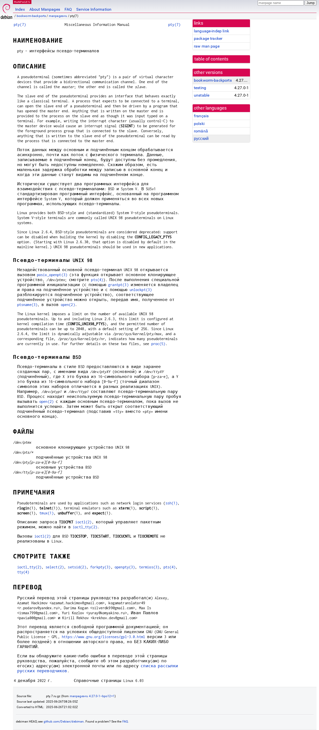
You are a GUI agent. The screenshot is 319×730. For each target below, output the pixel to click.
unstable (201, 95)
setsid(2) (77, 567)
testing (200, 87)
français (201, 116)
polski (199, 123)
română (201, 131)
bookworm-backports (31, 16)
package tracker (208, 38)
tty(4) (23, 572)
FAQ (68, 9)
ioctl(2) (83, 522)
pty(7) (20, 24)
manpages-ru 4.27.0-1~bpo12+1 (92, 696)
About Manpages (44, 9)
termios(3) (149, 567)
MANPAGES (22, 1)
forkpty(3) (100, 567)
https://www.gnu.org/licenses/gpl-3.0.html (103, 637)
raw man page (207, 46)
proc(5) (158, 344)
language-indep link (211, 31)
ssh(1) (171, 503)
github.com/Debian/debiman (64, 721)
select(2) (55, 567)
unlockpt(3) (141, 290)
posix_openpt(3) (52, 275)
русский (201, 138)
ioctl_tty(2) (85, 527)
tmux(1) (46, 513)
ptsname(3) (27, 305)
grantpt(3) (118, 285)
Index (20, 9)
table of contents (211, 59)
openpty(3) (125, 567)
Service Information (93, 9)
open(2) (68, 305)
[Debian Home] (6, 10)
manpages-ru (58, 16)
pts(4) (97, 280)
